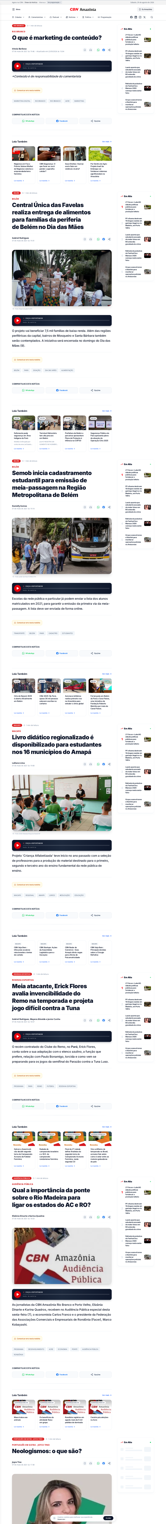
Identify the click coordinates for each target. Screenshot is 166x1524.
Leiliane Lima (18, 763)
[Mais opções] (109, 50)
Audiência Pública (22, 1178)
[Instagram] (140, 17)
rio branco (55, 101)
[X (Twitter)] (144, 17)
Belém (16, 193)
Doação (36, 370)
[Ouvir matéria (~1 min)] (90, 50)
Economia (62, 1349)
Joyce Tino (17, 1462)
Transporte (19, 633)
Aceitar (108, 1518)
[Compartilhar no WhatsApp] (98, 50)
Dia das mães (51, 370)
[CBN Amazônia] (83, 9)
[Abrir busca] (152, 17)
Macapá (17, 725)
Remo (39, 1086)
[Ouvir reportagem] (17, 66)
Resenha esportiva (22, 974)
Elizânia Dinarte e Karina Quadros (28, 1216)
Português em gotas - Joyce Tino (28, 1439)
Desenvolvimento (36, 1349)
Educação (79, 895)
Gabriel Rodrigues (20, 238)
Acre (67, 101)
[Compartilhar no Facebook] (103, 50)
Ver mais (105, 141)
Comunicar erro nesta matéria (28, 90)
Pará (26, 370)
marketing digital (22, 101)
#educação (65, 895)
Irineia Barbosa (19, 48)
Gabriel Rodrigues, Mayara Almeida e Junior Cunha (36, 1019)
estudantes (67, 633)
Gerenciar (61, 1519)
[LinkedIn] (136, 17)
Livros (52, 895)
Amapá (41, 895)
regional (30, 895)
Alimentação (67, 370)
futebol (50, 1086)
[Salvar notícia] (84, 50)
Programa (18, 1086)
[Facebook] (131, 17)
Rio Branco (19, 26)
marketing (79, 101)
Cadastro (53, 633)
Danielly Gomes (19, 506)
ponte (74, 1349)
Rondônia (18, 1354)
